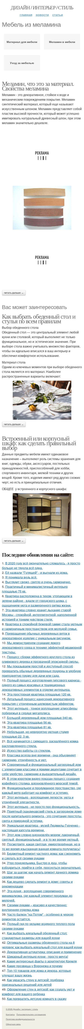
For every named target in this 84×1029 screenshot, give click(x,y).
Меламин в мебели (62, 42)
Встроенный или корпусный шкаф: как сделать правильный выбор (39, 443)
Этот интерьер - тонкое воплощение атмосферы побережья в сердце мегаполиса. (39, 710)
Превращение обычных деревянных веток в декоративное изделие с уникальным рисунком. (36, 635)
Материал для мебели (22, 42)
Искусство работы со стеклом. (29, 750)
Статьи (57, 14)
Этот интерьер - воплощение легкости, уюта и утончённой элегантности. (37, 799)
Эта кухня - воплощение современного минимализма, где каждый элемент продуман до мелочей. (37, 896)
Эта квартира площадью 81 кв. (29, 727)
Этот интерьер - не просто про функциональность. (43, 806)
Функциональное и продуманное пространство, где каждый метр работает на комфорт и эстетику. (41, 790)
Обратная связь (13, 1024)
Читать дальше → (14, 292)
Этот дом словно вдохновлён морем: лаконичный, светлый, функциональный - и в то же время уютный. (41, 837)
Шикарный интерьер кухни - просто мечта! (37, 956)
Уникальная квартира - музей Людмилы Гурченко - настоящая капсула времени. (41, 827)
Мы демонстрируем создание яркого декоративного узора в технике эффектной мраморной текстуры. (42, 647)
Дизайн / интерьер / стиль (42, 7)
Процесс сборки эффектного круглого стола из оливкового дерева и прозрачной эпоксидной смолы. (40, 659)
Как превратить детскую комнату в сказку (36, 998)
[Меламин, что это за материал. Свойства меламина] (42, 208)
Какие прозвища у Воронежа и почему (35, 966)
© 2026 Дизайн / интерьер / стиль (22, 1009)
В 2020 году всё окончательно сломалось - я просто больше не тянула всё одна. (41, 565)
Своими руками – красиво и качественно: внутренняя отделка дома (34, 907)
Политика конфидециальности (20, 1019)
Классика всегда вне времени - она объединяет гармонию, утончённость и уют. (39, 757)
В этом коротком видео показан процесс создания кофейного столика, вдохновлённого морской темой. (41, 781)
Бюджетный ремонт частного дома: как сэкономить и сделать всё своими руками (41, 855)
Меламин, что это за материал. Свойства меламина (38, 85)
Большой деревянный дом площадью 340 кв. (39, 717)
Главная (26, 14)
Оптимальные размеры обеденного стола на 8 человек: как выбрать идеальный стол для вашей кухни (42, 944)
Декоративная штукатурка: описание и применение (44, 952)
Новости (42, 14)
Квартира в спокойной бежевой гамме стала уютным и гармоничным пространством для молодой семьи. (42, 626)
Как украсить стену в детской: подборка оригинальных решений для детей (33, 982)
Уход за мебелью (22, 63)
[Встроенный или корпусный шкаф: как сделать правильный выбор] (42, 514)
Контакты (10, 1014)
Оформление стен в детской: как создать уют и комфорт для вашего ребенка (38, 991)
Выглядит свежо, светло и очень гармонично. (38, 582)
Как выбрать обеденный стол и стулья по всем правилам (38, 318)
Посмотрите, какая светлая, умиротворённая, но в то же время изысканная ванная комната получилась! (41, 846)
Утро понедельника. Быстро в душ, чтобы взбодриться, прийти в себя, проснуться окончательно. (41, 865)
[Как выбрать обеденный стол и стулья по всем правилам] (42, 400)
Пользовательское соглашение (31, 1014)
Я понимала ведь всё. (21, 577)
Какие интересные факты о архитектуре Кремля (42, 961)
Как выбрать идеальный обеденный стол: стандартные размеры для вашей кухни (34, 935)
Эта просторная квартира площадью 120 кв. (39, 694)
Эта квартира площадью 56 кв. (29, 722)
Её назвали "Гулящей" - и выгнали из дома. (36, 572)
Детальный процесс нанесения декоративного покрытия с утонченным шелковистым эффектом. (38, 701)
